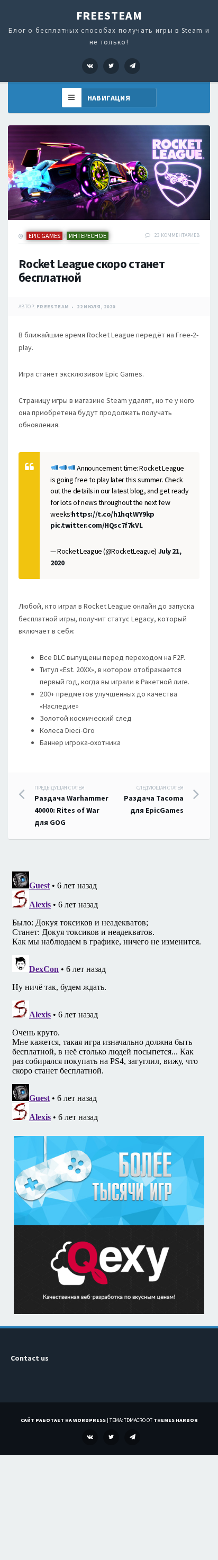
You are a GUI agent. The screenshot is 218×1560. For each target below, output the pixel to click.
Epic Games (44, 236)
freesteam (53, 306)
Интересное (87, 236)
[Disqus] (109, 999)
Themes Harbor (175, 1420)
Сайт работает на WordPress (63, 1420)
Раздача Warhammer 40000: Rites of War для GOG (71, 806)
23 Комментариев (177, 235)
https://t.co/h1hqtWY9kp (112, 514)
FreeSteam (109, 15)
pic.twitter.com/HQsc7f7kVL (96, 525)
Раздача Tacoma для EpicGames (154, 799)
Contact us (30, 1358)
